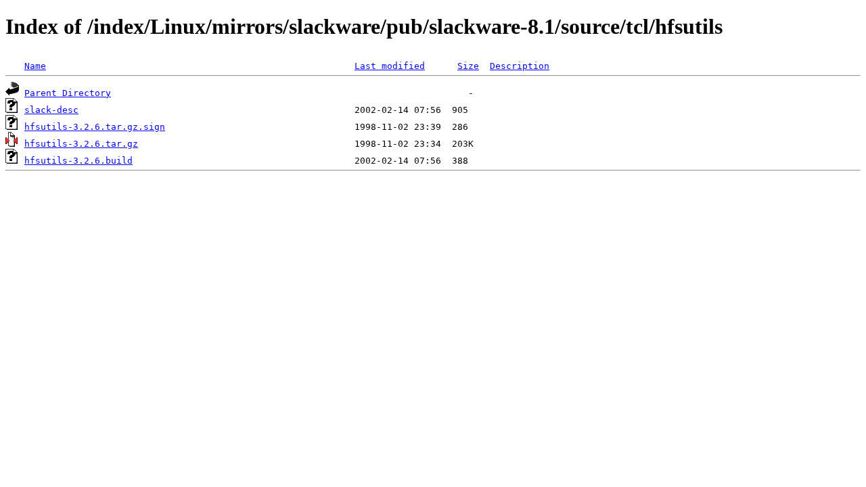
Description (519, 66)
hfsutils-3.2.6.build (78, 161)
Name (35, 66)
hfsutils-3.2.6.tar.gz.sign (94, 127)
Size (468, 66)
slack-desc (51, 110)
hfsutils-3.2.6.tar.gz (81, 144)
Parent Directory (67, 93)
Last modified (390, 66)
